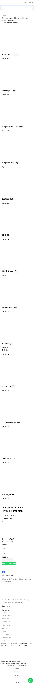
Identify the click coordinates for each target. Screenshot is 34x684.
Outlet (3, 640)
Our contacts (5, 634)
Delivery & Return (7, 637)
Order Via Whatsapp (9, 563)
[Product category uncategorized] (17, 262)
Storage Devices (6, 615)
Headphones (5, 618)
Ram (3, 548)
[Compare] (4, 536)
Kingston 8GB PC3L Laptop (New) (8, 542)
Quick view (9, 536)
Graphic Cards (6, 621)
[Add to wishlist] (14, 536)
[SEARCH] (33, 7)
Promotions (5, 628)
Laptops (4, 612)
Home (4, 16)
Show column (9, 515)
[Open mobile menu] (2, 2)
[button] (7, 560)
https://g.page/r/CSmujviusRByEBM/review (13, 663)
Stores (4, 631)
